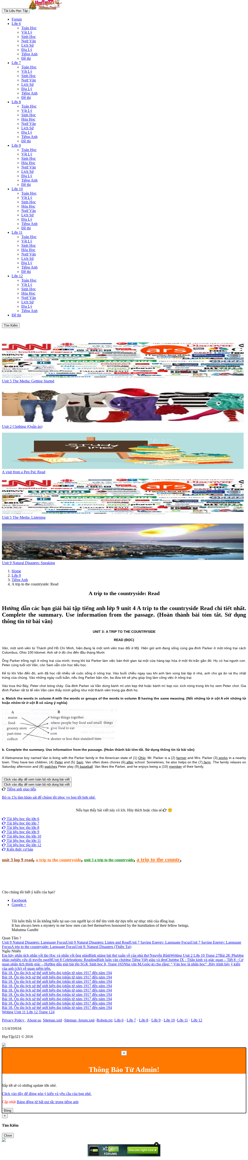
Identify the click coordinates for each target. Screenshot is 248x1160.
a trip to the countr (158, 859)
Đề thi (26, 58)
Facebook (110, 814)
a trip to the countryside (58, 859)
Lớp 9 (16, 145)
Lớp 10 (17, 189)
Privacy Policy (13, 1020)
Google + (19, 905)
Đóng (7, 1110)
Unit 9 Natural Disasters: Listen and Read (98, 942)
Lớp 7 (16, 63)
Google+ (126, 814)
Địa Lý (26, 50)
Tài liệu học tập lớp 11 (23, 841)
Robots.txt (104, 1020)
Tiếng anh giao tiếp (21, 789)
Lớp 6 (16, 24)
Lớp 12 (17, 276)
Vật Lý (26, 32)
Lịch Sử (27, 45)
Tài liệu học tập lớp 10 (23, 836)
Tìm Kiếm (11, 325)
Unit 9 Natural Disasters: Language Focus (34, 942)
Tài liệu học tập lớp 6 (22, 819)
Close (8, 1135)
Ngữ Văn (28, 41)
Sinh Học (28, 37)
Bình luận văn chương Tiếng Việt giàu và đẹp (131, 960)
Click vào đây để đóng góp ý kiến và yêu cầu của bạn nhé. (47, 1094)
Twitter (139, 814)
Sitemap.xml (52, 1020)
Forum (17, 19)
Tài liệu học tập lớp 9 (22, 832)
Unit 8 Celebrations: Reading (74, 960)
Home (16, 571)
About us (34, 1020)
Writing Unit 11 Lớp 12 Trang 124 (28, 1012)
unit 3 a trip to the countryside (109, 860)
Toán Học (29, 28)
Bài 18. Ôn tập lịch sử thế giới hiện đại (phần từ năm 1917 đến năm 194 (57, 973)
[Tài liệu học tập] (47, 10)
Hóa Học (28, 119)
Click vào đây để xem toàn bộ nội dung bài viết (37, 779)
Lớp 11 (17, 232)
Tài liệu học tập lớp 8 (22, 827)
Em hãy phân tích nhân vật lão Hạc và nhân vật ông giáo (45, 955)
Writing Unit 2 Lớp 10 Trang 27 (194, 955)
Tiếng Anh (29, 54)
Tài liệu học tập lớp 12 (23, 845)
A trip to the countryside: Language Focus (43, 947)
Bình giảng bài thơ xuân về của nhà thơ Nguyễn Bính (129, 955)
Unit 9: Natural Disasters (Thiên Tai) (103, 947)
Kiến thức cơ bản (19, 849)
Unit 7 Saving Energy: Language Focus (160, 942)
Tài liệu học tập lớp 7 (22, 823)
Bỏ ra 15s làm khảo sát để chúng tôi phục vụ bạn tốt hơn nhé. (49, 797)
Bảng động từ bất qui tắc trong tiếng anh (47, 1102)
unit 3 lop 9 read (17, 859)
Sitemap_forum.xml (79, 1020)
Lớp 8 (16, 102)
